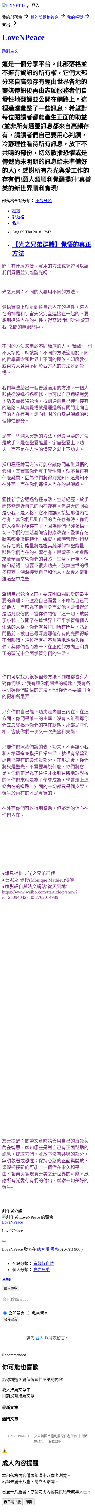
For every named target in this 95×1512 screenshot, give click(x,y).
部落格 (18, 217)
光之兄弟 (41, 1269)
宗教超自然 (43, 1263)
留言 (54, 1249)
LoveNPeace (23, 37)
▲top (6, 1278)
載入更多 (10, 1288)
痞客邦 (43, 1249)
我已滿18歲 (12, 1502)
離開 (29, 1502)
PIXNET (23, 1436)
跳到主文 (10, 51)
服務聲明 (55, 1441)
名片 (16, 223)
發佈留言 (10, 1319)
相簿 (16, 211)
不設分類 (43, 201)
